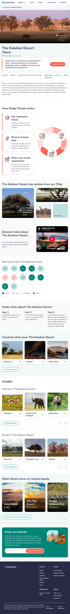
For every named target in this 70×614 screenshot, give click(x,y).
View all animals (10, 423)
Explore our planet (59, 573)
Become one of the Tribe (45, 594)
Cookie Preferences (61, 607)
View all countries (10, 369)
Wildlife (66, 75)
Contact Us (57, 598)
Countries (58, 75)
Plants (41, 585)
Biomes (42, 570)
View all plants (9, 467)
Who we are (57, 593)
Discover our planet (59, 575)
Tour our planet (58, 570)
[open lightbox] (43, 211)
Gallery (13, 75)
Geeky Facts (48, 75)
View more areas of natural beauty (16, 517)
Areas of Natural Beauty (44, 579)
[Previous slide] (60, 423)
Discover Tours (57, 64)
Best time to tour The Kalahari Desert (30, 75)
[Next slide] (66, 423)
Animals (42, 582)
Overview (5, 75)
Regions (42, 573)
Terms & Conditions (49, 607)
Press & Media (58, 595)
